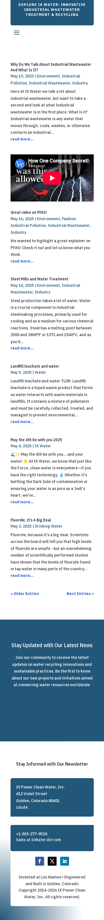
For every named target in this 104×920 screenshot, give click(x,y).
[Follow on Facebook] (39, 861)
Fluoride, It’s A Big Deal (31, 520)
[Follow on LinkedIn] (64, 861)
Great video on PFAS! (29, 212)
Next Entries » (80, 593)
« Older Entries (25, 593)
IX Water (43, 445)
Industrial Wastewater (49, 83)
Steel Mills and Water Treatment (40, 278)
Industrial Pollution (28, 225)
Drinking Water (48, 526)
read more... (22, 139)
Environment (48, 76)
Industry (80, 83)
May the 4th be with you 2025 (36, 439)
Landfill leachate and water (35, 366)
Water (40, 372)
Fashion (69, 218)
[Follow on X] (52, 861)
